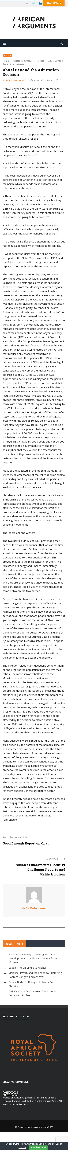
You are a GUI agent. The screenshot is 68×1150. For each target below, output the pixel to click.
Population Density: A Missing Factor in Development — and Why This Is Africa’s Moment (33, 958)
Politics (7, 55)
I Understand (38, 1147)
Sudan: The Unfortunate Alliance (28, 967)
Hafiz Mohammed (16, 80)
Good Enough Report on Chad (26, 843)
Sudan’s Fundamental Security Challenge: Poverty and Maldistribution (40, 869)
